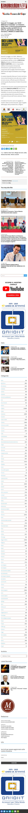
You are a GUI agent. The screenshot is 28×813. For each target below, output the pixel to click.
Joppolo (2, 486)
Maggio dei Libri (19, 152)
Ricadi (2, 545)
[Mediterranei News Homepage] (8, 705)
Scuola (2, 587)
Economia (3, 447)
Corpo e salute (4, 419)
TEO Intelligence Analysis (6, 618)
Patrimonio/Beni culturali (6, 520)
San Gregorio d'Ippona (5, 576)
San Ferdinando (4, 573)
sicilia (25, 152)
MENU (4, 1)
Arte (2, 400)
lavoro (2, 489)
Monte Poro (3, 506)
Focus (2, 467)
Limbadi (2, 495)
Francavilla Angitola (5, 470)
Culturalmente (4, 436)
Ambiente (3, 388)
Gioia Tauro (11, 152)
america (2, 391)
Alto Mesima (3, 386)
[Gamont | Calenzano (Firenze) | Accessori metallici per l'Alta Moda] (13, 320)
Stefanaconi (3, 607)
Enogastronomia (4, 453)
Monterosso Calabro (5, 509)
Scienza (2, 584)
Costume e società (4, 425)
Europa (2, 458)
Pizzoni (2, 531)
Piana (2, 523)
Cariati (2, 411)
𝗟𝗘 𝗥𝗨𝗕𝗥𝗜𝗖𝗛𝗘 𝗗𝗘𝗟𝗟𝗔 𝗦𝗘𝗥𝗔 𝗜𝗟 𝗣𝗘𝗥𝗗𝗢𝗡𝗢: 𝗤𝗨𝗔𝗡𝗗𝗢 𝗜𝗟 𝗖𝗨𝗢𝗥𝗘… (18, 668)
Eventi (2, 461)
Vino (2, 637)
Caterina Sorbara (8, 34)
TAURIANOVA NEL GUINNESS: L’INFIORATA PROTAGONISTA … (19, 348)
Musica (2, 511)
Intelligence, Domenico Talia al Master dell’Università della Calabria (12, 212)
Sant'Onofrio (3, 581)
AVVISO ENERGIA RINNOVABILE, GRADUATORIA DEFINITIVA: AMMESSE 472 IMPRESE (13, 266)
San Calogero (3, 565)
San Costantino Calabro (6, 570)
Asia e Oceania (4, 402)
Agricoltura (3, 383)
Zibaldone (3, 643)
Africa (2, 380)
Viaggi (2, 632)
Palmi (2, 517)
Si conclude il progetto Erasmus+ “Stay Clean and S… (18, 359)
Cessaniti (3, 416)
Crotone (2, 430)
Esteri (2, 456)
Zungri (2, 646)
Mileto (2, 500)
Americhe (3, 394)
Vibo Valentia (3, 635)
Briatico (2, 405)
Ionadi (2, 481)
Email (2, 757)
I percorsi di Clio (4, 478)
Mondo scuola (4, 503)
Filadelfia (3, 464)
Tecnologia (3, 615)
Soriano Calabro (4, 595)
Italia (2, 484)
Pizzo (2, 528)
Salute (2, 562)
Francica (2, 472)
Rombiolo (3, 553)
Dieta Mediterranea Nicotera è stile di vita (9, 442)
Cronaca (2, 428)
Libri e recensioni (4, 492)
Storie (2, 609)
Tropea (2, 623)
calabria (6, 152)
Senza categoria (4, 590)
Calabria (2, 408)
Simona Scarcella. (5, 154)
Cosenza (2, 422)
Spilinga (2, 601)
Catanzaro (3, 414)
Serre (2, 593)
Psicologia (3, 537)
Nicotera (2, 514)
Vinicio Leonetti (15, 154)
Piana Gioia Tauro (4, 525)
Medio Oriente (4, 498)
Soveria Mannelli (4, 598)
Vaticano (3, 629)
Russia (2, 559)
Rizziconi (2, 551)
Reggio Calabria (4, 539)
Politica (2, 534)
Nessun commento (5, 35)
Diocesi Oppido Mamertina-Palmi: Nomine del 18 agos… (18, 677)
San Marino (3, 579)
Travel (2, 621)
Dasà (2, 439)
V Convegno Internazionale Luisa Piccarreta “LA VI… (17, 369)
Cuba (2, 433)
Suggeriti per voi (4, 612)
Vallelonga (3, 626)
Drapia (2, 444)
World (2, 640)
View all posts (15, 180)
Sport (2, 604)
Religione (3, 542)
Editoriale (3, 450)
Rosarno (2, 556)
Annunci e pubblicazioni (6, 397)
